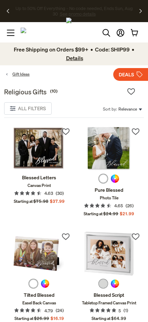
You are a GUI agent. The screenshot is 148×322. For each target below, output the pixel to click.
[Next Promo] (140, 11)
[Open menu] (10, 33)
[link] (39, 148)
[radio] (103, 178)
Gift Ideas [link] (21, 74)
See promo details (78, 14)
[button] (120, 33)
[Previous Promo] (10, 11)
